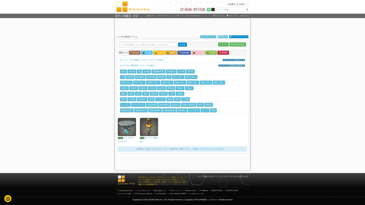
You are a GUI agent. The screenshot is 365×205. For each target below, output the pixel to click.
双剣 (123, 71)
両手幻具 (151, 77)
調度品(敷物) (169, 110)
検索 (205, 176)
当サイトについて (231, 176)
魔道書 (161, 77)
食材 (146, 94)
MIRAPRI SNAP (217, 190)
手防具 (152, 88)
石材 (172, 94)
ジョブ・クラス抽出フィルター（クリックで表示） (182, 60)
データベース (213, 176)
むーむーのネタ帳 (124, 193)
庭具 (200, 105)
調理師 (224, 53)
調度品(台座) (127, 110)
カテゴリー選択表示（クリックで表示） (182, 65)
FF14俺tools (204, 190)
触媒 (170, 99)
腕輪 (123, 94)
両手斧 (190, 71)
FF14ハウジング (176, 190)
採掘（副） (206, 82)
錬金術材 (142, 99)
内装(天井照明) (188, 105)
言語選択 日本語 (236, 4)
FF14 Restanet (161, 193)
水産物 (163, 94)
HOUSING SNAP (232, 190)
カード (205, 110)
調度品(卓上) (141, 110)
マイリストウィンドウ (239, 37)
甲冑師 (148, 53)
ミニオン (125, 105)
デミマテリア (138, 105)
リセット (223, 44)
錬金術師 (185, 53)
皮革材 (132, 99)
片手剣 (181, 71)
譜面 (213, 110)
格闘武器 (171, 71)
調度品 (208, 105)
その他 (185, 99)
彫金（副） (139, 82)
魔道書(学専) (158, 71)
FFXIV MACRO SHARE (178, 193)
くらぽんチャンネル (197, 193)
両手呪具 (140, 77)
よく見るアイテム (208, 37)
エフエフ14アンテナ (143, 190)
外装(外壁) (152, 105)
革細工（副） (153, 82)
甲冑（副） (126, 82)
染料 (151, 99)
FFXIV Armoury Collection (143, 193)
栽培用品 (181, 110)
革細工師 (199, 53)
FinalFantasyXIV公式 (125, 190)
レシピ (221, 176)
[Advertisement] (182, 25)
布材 (123, 99)
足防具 (161, 88)
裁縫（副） (167, 82)
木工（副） (178, 77)
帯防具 (171, 88)
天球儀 (146, 71)
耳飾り (189, 88)
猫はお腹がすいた (160, 190)
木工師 (212, 53)
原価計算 (223, 37)
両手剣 (132, 71)
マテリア (160, 99)
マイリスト (233, 16)
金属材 (180, 94)
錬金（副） (180, 82)
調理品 (154, 94)
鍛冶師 (136, 53)
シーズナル (193, 110)
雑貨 (177, 99)
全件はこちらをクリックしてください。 (209, 149)
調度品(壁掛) (155, 110)
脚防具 (143, 88)
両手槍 (130, 77)
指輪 (131, 94)
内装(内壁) (164, 105)
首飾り (180, 88)
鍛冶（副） (191, 77)
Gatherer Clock (190, 190)
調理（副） (193, 82)
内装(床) (175, 105)
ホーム (200, 176)
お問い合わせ (243, 176)
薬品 (138, 94)
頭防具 (124, 88)
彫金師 (160, 53)
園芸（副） (219, 82)
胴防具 (133, 88)
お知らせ (150, 16)
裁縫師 (172, 53)
